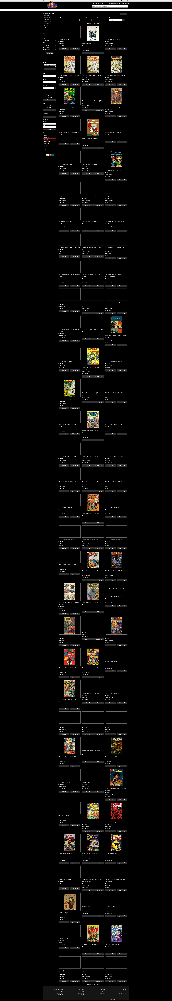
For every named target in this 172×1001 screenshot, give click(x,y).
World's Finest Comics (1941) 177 (90, 667)
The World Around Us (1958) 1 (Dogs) (114, 221)
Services (107, 9)
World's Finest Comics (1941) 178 (113, 661)
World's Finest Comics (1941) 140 (67, 424)
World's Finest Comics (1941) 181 (113, 693)
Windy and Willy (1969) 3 (65, 39)
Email (44, 125)
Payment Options (47, 141)
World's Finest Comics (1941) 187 (67, 756)
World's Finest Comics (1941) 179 (67, 699)
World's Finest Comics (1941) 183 (67, 725)
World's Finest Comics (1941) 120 (113, 361)
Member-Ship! (60, 994)
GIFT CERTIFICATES (97, 3)
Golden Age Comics (48, 19)
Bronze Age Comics (48, 23)
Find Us (61, 991)
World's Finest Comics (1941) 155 (90, 513)
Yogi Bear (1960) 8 (63, 912)
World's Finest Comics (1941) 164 (90, 570)
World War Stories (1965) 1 (112, 756)
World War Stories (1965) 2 (65, 782)
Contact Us (50, 116)
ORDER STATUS (120, 3)
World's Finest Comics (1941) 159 (90, 539)
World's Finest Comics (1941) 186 (113, 725)
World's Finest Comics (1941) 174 (90, 630)
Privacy (82, 994)
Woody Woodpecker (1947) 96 (113, 196)
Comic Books (70, 9)
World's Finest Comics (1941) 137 (113, 393)
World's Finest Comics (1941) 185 (90, 725)
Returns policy (60, 993)
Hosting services (122, 993)
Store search (46, 137)
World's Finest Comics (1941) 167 (113, 570)
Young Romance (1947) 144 (112, 944)
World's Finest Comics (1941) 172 (113, 596)
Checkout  (124, 13)
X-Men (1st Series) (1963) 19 (66, 853)
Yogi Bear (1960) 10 (87, 906)
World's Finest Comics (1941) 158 (67, 539)
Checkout (50, 99)
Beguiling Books (49, 49)
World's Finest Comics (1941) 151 (113, 481)
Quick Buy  (75, 48)
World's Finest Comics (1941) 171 (90, 602)
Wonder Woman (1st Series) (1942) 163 (69, 107)
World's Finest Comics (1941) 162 (67, 564)
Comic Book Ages (65, 13)
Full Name (45, 121)
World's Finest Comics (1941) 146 (67, 456)
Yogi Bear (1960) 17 (63, 938)
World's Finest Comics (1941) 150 (90, 481)
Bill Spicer (49, 51)
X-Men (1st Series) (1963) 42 (112, 853)
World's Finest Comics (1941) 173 (67, 636)
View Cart (116, 9)
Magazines (80, 9)
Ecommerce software (122, 991)
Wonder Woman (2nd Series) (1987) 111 (69, 132)
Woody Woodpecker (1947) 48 (66, 164)
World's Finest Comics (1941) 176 (67, 667)
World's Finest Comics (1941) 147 (90, 456)
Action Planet (49, 40)
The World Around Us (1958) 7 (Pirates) (92, 247)
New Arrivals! (60, 9)
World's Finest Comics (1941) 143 (113, 424)
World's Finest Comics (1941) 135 (67, 399)
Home (46, 9)
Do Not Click (102, 993)
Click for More (50, 53)
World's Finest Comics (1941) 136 (90, 393)
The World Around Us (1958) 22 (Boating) (69, 302)
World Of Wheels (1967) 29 (65, 361)
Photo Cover (49, 58)
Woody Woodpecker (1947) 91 (89, 196)
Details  (64, 48)
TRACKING (126, 3)
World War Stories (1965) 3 (89, 782)
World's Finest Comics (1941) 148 (113, 456)
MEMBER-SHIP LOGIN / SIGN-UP (109, 3)
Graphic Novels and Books (94, 9)
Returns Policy (46, 143)
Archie (49, 44)
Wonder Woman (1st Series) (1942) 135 (69, 75)
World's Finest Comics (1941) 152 (67, 507)
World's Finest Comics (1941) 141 (90, 430)
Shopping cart (50, 94)
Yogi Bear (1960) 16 (110, 906)
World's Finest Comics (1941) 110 (90, 367)
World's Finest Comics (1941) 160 (113, 539)
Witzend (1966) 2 (86, 43)
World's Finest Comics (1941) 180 (90, 693)
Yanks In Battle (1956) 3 (65, 879)
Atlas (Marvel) (49, 45)
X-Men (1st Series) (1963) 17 (112, 822)
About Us (45, 135)
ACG (49, 38)
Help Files (45, 147)
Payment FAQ (81, 993)
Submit (49, 129)
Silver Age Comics (48, 21)
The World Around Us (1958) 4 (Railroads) (69, 247)
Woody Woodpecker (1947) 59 (113, 170)
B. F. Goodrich (49, 47)
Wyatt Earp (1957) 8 (64, 816)
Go (123, 20)
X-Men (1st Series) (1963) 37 (89, 853)
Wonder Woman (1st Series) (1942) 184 (115, 107)
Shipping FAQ (81, 991)
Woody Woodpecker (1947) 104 (90, 221)
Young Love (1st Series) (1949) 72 (90, 944)
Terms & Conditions (47, 145)
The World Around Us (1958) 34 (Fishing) (92, 329)
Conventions (46, 139)
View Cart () (125, 0)
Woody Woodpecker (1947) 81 (66, 196)
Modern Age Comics (48, 25)
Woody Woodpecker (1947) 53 (89, 164)
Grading (103, 991)
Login (52, 1)
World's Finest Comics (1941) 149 (67, 481)
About (52, 9)
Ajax (49, 42)
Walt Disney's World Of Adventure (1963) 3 (116, 335)
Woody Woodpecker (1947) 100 (66, 221)
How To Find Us (47, 149)
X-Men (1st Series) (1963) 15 (89, 822)
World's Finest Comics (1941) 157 (113, 507)
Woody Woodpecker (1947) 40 (89, 138)
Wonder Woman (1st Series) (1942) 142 (115, 75)
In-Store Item (46, 31)
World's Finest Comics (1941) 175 (113, 636)
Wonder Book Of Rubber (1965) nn (114, 39)
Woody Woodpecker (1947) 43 (113, 132)
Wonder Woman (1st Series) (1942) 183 (92, 101)
